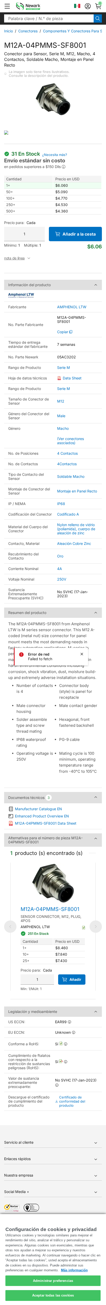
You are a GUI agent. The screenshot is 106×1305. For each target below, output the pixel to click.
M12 (60, 401)
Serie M (63, 368)
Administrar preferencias (53, 1281)
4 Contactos (67, 453)
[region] (53, 1259)
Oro (60, 556)
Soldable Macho (70, 476)
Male (61, 416)
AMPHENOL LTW (71, 307)
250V (61, 579)
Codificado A (68, 514)
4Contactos (67, 464)
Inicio (8, 31)
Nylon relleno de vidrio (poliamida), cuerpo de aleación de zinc (76, 529)
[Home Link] (35, 6)
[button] (7, 6)
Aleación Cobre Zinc (74, 543)
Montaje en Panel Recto (77, 491)
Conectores (28, 31)
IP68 (61, 503)
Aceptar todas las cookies (53, 1295)
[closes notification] (82, 654)
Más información (74, 1270)
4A (59, 568)
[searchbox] (49, 18)
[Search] (98, 18)
